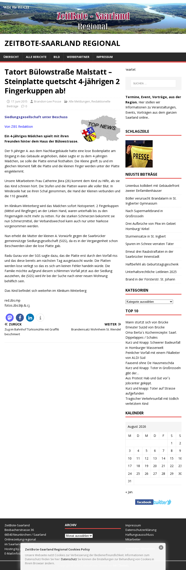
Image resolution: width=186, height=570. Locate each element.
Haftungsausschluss (139, 534)
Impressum (104, 57)
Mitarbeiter (133, 539)
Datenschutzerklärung (140, 530)
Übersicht (11, 57)
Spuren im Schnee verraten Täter (149, 244)
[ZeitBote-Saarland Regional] (93, 31)
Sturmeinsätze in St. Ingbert (145, 236)
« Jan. (129, 492)
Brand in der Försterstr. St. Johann (150, 279)
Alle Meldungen (79, 101)
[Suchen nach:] (153, 83)
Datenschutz (69, 559)
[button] (10, 318)
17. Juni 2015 (19, 101)
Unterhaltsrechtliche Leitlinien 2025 (151, 272)
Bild (57, 57)
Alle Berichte (36, 57)
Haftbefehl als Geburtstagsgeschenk (152, 264)
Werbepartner (78, 57)
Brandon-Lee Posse (47, 101)
